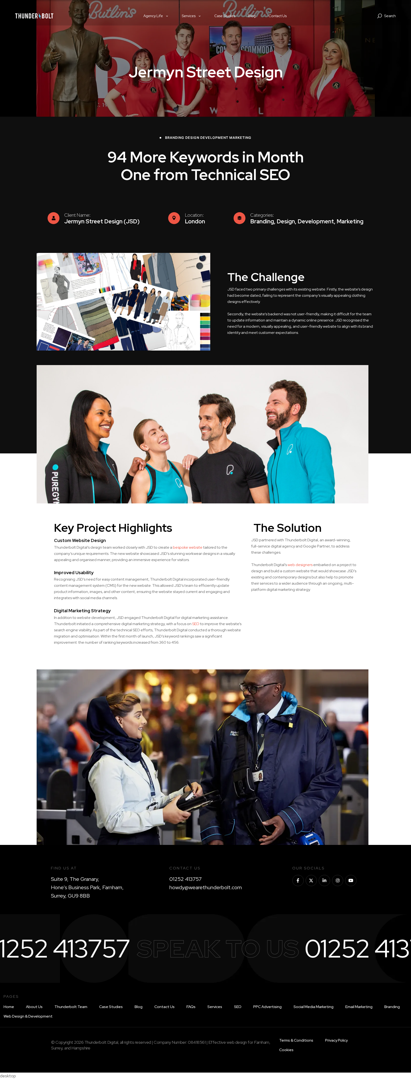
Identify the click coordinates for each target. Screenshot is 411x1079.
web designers (300, 564)
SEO (195, 623)
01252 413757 (185, 879)
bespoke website (187, 547)
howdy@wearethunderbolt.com (205, 887)
